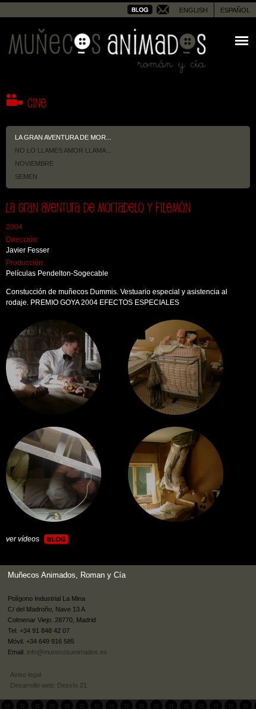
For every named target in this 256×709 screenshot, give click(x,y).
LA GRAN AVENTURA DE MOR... (63, 137)
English (193, 10)
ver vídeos (22, 539)
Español (235, 10)
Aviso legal (25, 674)
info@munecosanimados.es (67, 652)
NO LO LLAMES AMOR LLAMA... (63, 150)
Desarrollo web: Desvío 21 (48, 685)
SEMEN (26, 176)
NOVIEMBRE (34, 163)
